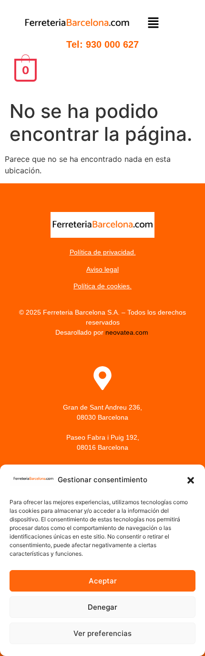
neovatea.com (127, 332)
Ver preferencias (102, 633)
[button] (190, 480)
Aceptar (103, 580)
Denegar (102, 607)
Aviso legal (102, 269)
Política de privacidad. (103, 252)
